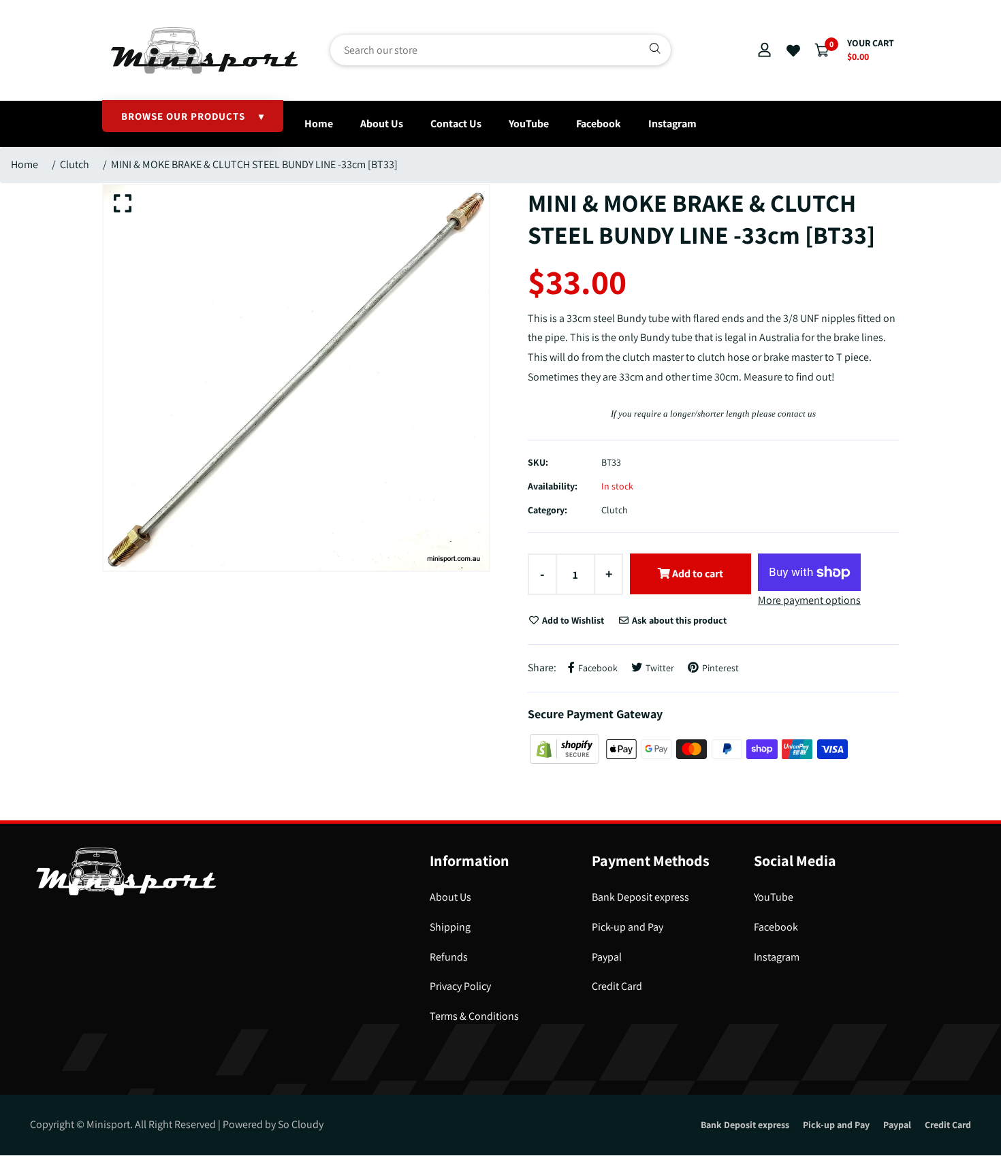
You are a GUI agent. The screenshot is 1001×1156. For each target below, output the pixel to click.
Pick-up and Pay (627, 927)
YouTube (529, 123)
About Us (381, 123)
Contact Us (455, 123)
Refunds (449, 957)
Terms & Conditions (474, 1016)
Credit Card (617, 986)
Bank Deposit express (640, 897)
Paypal (607, 957)
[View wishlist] (793, 51)
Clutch (74, 164)
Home (318, 123)
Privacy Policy (460, 986)
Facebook (598, 123)
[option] (296, 378)
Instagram (672, 123)
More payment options (809, 600)
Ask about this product (678, 620)
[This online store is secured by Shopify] (565, 748)
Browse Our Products (192, 116)
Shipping (450, 927)
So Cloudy (300, 1124)
